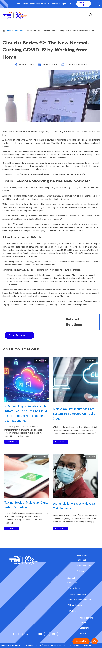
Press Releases (84, 565)
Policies (80, 571)
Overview (84, 622)
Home (8, 31)
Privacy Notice (73, 588)
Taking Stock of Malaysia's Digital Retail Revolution (26, 505)
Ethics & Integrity (74, 605)
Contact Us (72, 582)
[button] (83, 4)
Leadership (85, 628)
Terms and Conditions (76, 594)
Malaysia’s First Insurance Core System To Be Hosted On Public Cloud (74, 413)
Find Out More (12, 442)
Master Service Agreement (79, 599)
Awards (83, 633)
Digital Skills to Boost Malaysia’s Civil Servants (74, 506)
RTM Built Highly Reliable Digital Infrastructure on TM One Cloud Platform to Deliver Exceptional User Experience (25, 413)
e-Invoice (71, 611)
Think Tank (81, 560)
